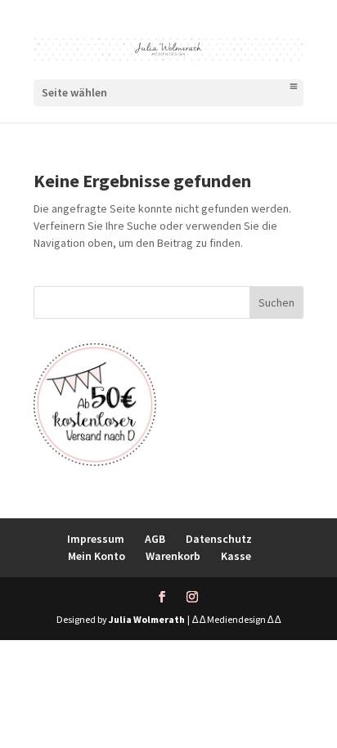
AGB (155, 538)
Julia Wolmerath (147, 619)
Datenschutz (219, 538)
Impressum (95, 538)
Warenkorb (173, 556)
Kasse (236, 556)
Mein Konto (96, 556)
